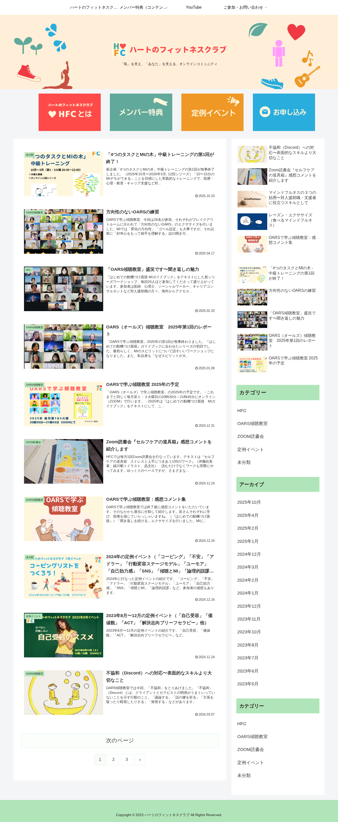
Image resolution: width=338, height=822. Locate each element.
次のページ (120, 740)
